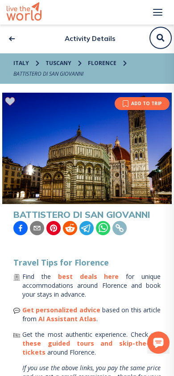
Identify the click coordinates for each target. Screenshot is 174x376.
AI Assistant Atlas (67, 319)
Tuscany (58, 63)
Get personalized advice (61, 310)
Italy (21, 63)
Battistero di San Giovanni (48, 74)
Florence (102, 63)
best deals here (88, 276)
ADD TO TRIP (146, 103)
